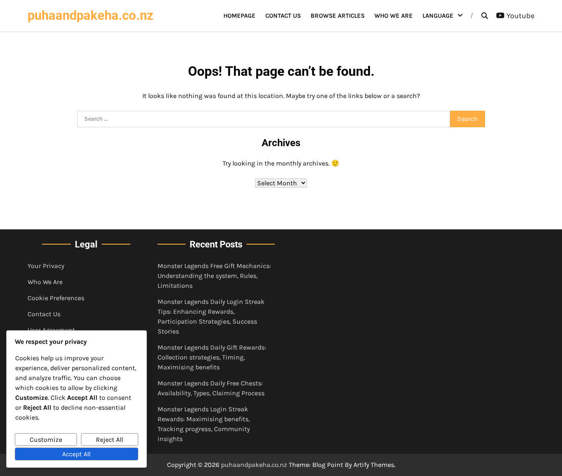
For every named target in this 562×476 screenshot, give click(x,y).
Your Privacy (46, 266)
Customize (46, 439)
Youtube (520, 15)
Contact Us (283, 15)
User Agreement (51, 330)
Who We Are (393, 15)
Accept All (76, 454)
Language (438, 15)
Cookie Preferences (56, 298)
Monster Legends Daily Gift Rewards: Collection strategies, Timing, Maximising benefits (212, 357)
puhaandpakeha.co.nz (90, 15)
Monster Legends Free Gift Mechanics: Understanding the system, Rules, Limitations (214, 275)
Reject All (109, 439)
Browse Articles (338, 15)
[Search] (484, 15)
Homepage (239, 15)
